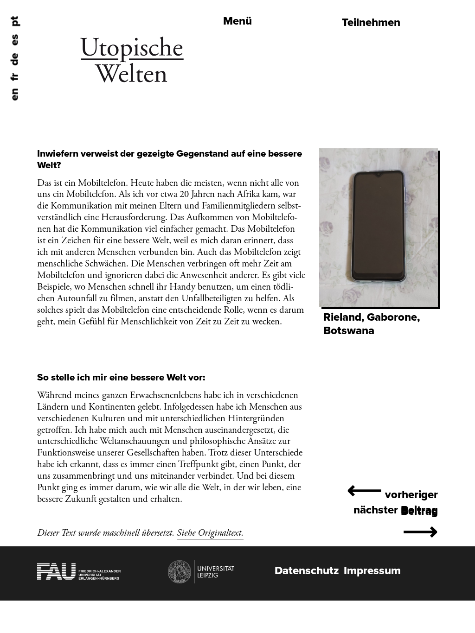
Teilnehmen (371, 22)
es (14, 40)
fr (14, 77)
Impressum (372, 570)
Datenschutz (307, 570)
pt (14, 21)
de (14, 59)
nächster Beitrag (395, 525)
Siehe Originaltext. (210, 533)
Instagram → (213, 74)
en (14, 95)
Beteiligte (207, 21)
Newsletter (211, 56)
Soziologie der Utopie (237, 38)
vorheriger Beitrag (392, 497)
